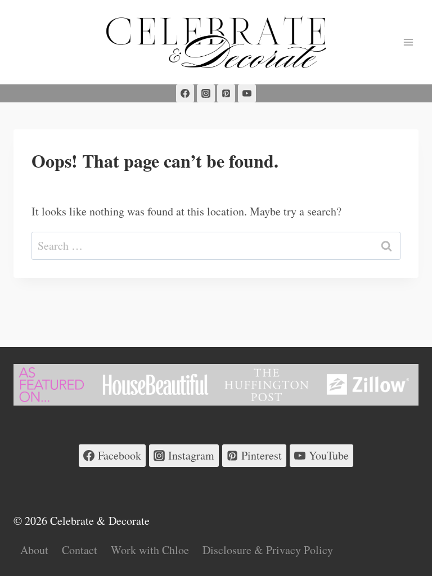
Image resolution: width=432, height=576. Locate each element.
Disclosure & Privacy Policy (267, 549)
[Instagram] (206, 93)
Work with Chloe (150, 549)
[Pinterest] (226, 93)
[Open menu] (408, 42)
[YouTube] (247, 93)
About (34, 549)
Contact (79, 549)
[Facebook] (185, 93)
